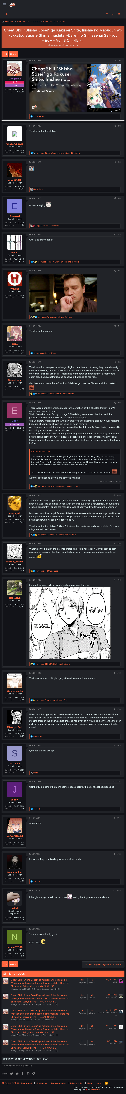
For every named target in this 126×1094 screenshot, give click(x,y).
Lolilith (14, 908)
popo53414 (14, 180)
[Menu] (4, 5)
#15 (119, 745)
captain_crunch (15, 561)
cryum (14, 252)
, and (51, 700)
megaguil (14, 513)
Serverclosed (15, 835)
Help (89, 1083)
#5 (119, 234)
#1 (120, 60)
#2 (119, 126)
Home (98, 1083)
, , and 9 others (55, 317)
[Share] (116, 60)
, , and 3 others (57, 153)
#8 (119, 362)
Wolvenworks (15, 691)
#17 (119, 818)
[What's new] (119, 14)
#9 (119, 403)
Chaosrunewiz (14, 143)
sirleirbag (113, 1028)
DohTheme (95, 1090)
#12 (119, 580)
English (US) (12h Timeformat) (18, 1083)
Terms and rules (58, 1083)
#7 (119, 326)
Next (12, 54)
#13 (119, 673)
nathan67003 (15, 947)
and (47, 225)
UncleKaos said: (39, 451)
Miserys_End (14, 727)
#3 (119, 162)
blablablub (15, 597)
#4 (119, 198)
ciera (15, 343)
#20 (119, 929)
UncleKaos (14, 380)
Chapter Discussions (43, 989)
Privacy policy (76, 1083)
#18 (119, 854)
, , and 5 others (56, 394)
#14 (119, 709)
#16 (119, 781)
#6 (119, 271)
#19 (119, 890)
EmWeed (15, 216)
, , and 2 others (57, 535)
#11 (119, 543)
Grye (115, 982)
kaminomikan (14, 872)
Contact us (41, 1083)
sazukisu (15, 763)
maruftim (113, 1043)
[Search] (7, 14)
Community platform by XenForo (99, 1087)
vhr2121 (14, 288)
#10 (119, 495)
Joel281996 (111, 997)
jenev (14, 799)
